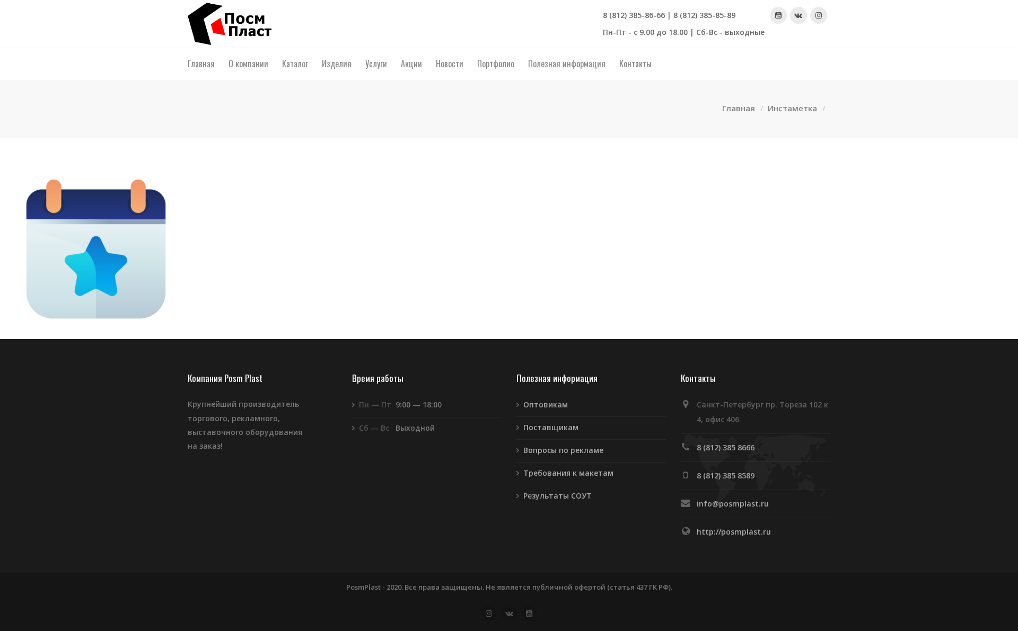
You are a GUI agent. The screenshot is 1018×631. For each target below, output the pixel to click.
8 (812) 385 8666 (725, 447)
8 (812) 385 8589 (725, 475)
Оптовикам (545, 404)
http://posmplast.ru (734, 532)
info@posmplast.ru (733, 504)
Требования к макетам (568, 473)
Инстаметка (792, 108)
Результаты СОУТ (557, 496)
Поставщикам (550, 427)
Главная (738, 108)
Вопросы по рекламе (563, 450)
